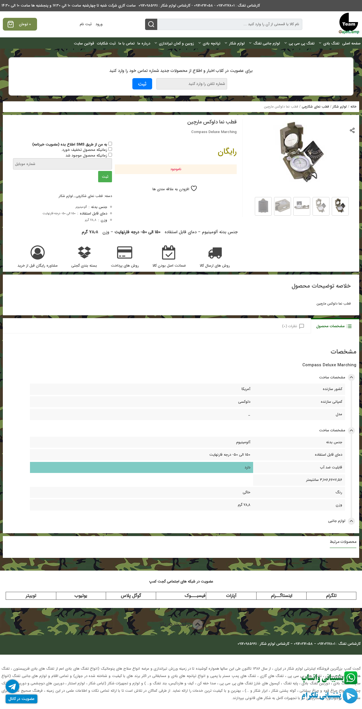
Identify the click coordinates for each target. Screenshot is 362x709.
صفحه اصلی (351, 43)
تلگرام (331, 595)
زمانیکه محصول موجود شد (87, 155)
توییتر (31, 595)
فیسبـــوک (195, 595)
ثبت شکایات (106, 43)
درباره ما (143, 43)
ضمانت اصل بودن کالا (169, 266)
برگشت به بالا (176, 624)
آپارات (231, 595)
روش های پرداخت (125, 266)
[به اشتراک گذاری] (352, 130)
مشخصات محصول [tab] (330, 326)
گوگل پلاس (131, 595)
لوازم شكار (237, 43)
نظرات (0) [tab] (289, 326)
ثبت (105, 177)
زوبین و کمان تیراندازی (176, 43)
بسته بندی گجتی (84, 266)
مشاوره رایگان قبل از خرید (38, 266)
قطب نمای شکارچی (315, 106)
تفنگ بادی (331, 43)
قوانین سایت (84, 43)
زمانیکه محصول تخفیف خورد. (84, 150)
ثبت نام (86, 24)
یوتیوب (81, 595)
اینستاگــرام (281, 595)
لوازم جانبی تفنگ (266, 43)
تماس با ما (126, 43)
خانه (353, 106)
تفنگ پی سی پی (301, 43)
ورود (99, 24)
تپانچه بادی (211, 43)
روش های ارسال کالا (215, 266)
